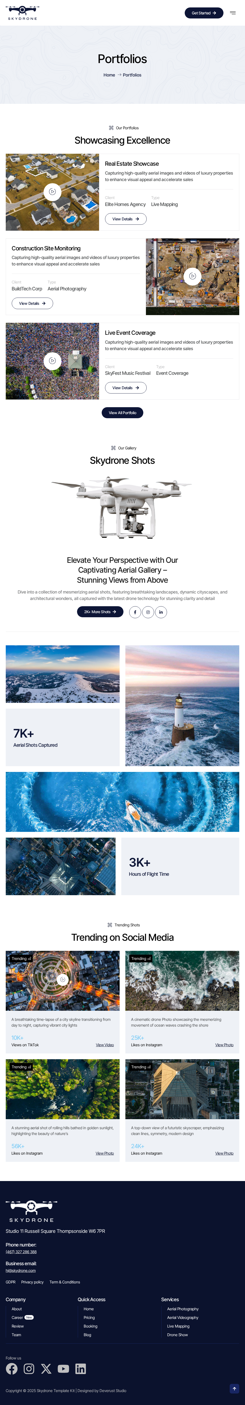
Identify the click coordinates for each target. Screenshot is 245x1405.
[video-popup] (52, 192)
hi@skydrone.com (21, 1270)
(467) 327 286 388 (21, 1251)
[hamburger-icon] (232, 13)
